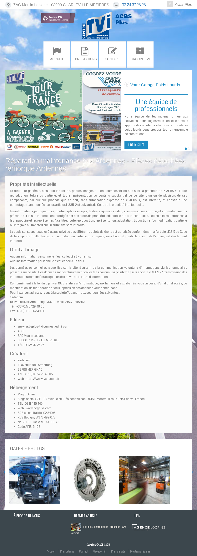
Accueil (51, 551)
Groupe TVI (99, 551)
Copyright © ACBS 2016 (98, 544)
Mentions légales (140, 551)
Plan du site (118, 551)
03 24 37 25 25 (134, 5)
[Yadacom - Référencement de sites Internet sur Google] (148, 527)
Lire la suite (136, 133)
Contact (83, 551)
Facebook (170, 4)
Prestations (67, 551)
